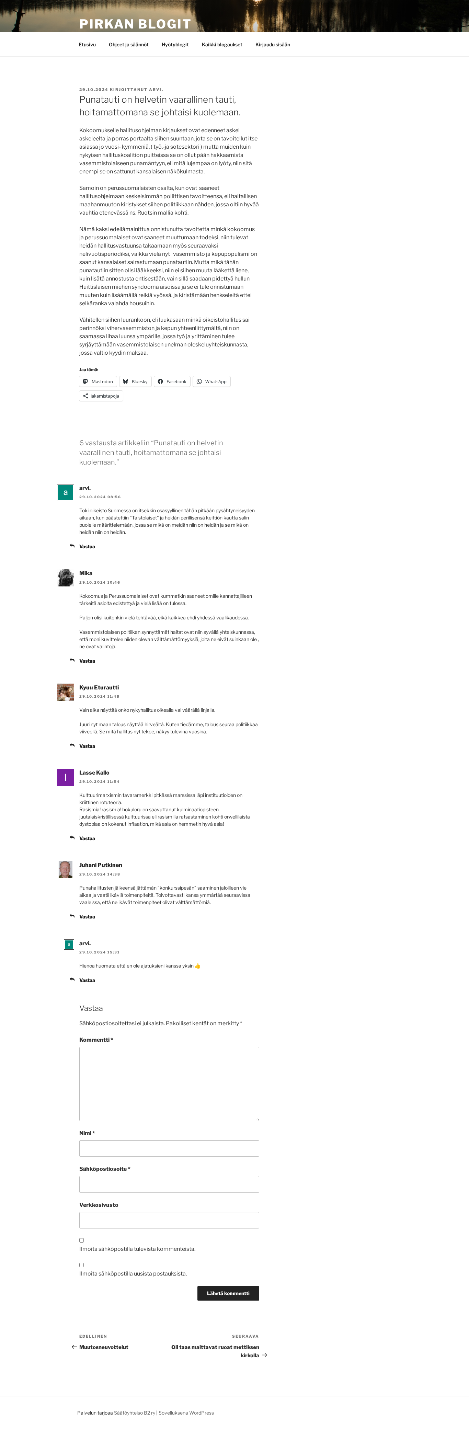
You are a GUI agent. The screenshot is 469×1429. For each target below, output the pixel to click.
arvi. (156, 89)
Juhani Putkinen (100, 865)
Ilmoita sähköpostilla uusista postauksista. (133, 1273)
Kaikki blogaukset (222, 44)
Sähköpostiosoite (104, 1169)
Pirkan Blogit (135, 24)
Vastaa (87, 546)
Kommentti (96, 1040)
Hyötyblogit (175, 44)
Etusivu (87, 44)
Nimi (87, 1133)
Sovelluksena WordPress (186, 1413)
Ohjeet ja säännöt (129, 44)
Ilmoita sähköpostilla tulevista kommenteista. (137, 1249)
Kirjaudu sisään (272, 44)
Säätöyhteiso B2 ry (134, 1413)
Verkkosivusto (98, 1205)
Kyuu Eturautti (99, 687)
